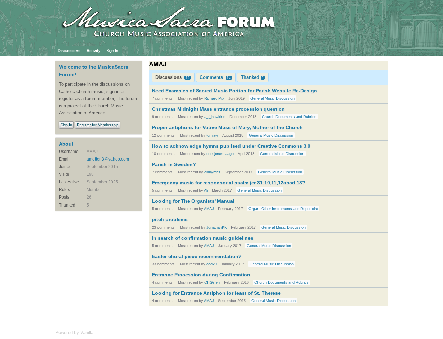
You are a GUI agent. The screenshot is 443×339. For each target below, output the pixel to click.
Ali (206, 190)
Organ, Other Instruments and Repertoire (283, 209)
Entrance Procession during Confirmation (201, 274)
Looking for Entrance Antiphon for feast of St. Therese (216, 293)
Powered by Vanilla (74, 332)
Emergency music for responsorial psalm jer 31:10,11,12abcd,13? (228, 182)
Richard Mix (214, 98)
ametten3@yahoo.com (108, 159)
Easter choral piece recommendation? (197, 256)
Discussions (69, 50)
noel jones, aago (220, 154)
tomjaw (212, 135)
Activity (93, 50)
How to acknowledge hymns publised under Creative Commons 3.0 (231, 146)
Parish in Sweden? (174, 164)
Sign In (112, 50)
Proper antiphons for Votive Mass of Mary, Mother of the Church (227, 127)
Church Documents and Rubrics (289, 116)
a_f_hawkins (214, 116)
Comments (215, 77)
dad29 (211, 264)
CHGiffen (212, 282)
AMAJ (209, 209)
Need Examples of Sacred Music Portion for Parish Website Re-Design (234, 90)
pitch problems (170, 219)
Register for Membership (97, 125)
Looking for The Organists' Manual (193, 201)
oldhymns (212, 172)
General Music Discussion (272, 98)
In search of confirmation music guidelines (202, 238)
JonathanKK (216, 227)
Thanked (252, 77)
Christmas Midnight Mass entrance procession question (218, 109)
